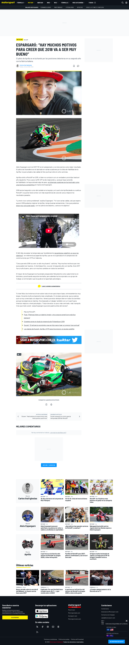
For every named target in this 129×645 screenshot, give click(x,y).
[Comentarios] (78, 66)
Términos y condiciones (50, 639)
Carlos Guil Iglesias (26, 65)
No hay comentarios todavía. (48, 432)
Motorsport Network (56, 642)
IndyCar (40, 2)
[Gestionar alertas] (51, 404)
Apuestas (80, 7)
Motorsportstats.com (74, 619)
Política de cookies (64, 639)
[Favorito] (74, 66)
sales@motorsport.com (108, 618)
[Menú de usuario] (126, 3)
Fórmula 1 (20, 2)
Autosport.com (72, 616)
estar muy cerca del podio (25, 206)
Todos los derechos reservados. (73, 642)
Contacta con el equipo (108, 615)
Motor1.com (71, 610)
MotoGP (30, 2)
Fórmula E (64, 2)
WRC (48, 2)
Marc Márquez (58, 7)
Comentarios (105, 609)
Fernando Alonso (46, 7)
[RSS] (37, 632)
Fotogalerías (70, 7)
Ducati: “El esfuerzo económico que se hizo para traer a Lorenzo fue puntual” (52, 325)
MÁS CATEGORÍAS (78, 2)
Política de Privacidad (77, 639)
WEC (55, 2)
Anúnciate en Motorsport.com (109, 612)
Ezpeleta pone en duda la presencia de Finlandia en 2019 (44, 321)
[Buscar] (122, 3)
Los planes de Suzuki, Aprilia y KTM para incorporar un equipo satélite (49, 329)
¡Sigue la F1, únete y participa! (95, 7)
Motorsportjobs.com (74, 613)
